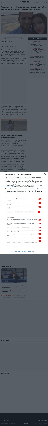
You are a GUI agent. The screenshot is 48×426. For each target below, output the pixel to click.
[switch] (39, 199)
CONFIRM (15, 247)
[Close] (45, 174)
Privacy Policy (31, 251)
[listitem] (24, 196)
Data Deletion (17, 251)
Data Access (24, 251)
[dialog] (24, 213)
